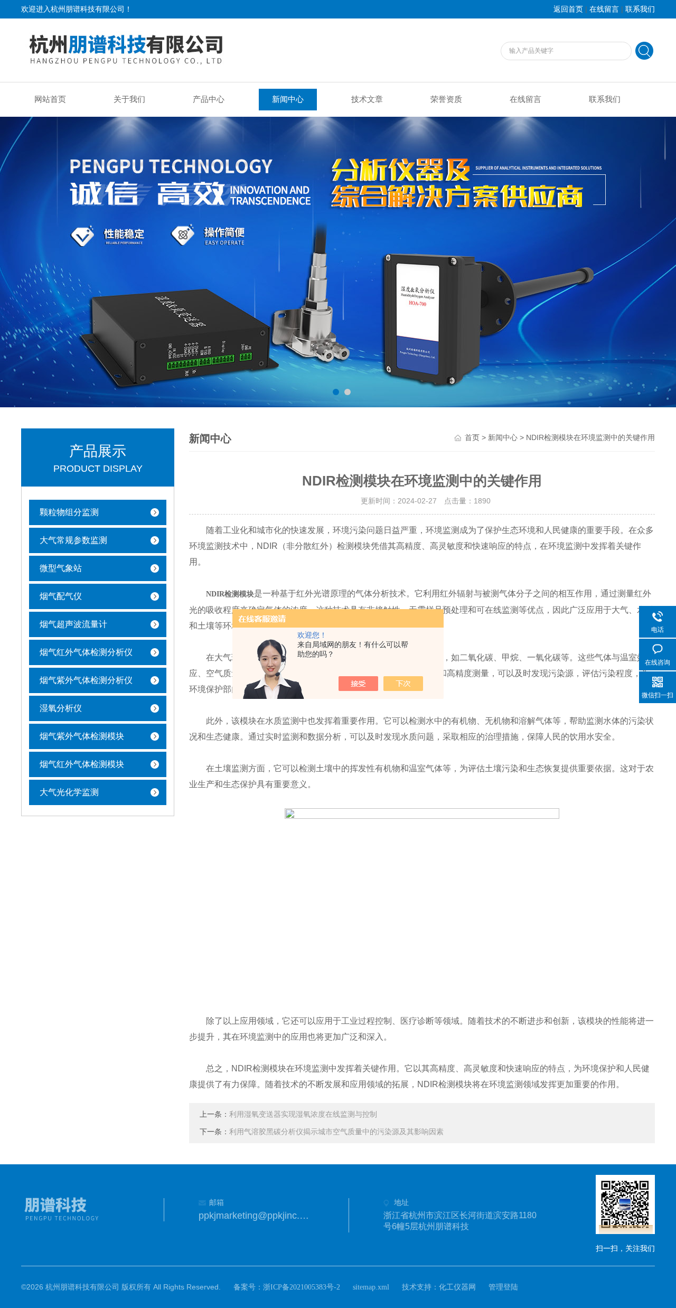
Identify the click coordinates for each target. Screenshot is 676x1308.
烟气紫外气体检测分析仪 (86, 680)
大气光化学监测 (69, 792)
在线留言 (604, 9)
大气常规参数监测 (73, 540)
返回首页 (568, 9)
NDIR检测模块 (230, 594)
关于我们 (129, 99)
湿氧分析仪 (61, 708)
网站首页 (50, 99)
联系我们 (640, 9)
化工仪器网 (457, 1287)
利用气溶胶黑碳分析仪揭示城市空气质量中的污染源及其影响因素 (336, 1132)
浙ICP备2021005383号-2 (301, 1287)
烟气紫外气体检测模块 (82, 736)
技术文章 (367, 99)
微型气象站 (61, 568)
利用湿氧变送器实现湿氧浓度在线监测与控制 (303, 1114)
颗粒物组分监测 (69, 512)
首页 (472, 438)
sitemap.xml (371, 1287)
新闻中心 (288, 99)
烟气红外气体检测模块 (82, 764)
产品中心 (208, 99)
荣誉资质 (446, 99)
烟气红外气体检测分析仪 (86, 652)
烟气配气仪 (61, 596)
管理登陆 (503, 1287)
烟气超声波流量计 (73, 624)
